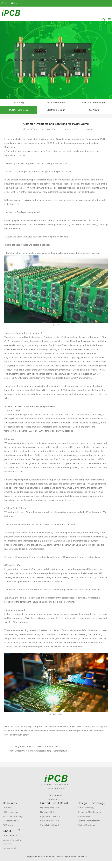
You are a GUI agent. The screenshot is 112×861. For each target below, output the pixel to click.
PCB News (93, 110)
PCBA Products (10, 835)
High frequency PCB (49, 807)
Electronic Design (56, 110)
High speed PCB (47, 812)
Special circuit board (49, 825)
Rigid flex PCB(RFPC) (50, 816)
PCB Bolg (19, 102)
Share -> (89, 129)
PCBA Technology (18, 110)
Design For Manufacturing (89, 812)
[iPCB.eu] (10, 12)
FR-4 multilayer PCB (49, 820)
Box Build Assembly (12, 840)
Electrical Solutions (86, 825)
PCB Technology (56, 102)
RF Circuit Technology (93, 102)
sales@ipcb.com (56, 799)
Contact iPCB (9, 848)
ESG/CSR (7, 844)
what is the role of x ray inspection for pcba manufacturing (42, 750)
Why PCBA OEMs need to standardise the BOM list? (39, 746)
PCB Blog (7, 807)
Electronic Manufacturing (89, 820)
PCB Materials (84, 816)
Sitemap (83, 856)
